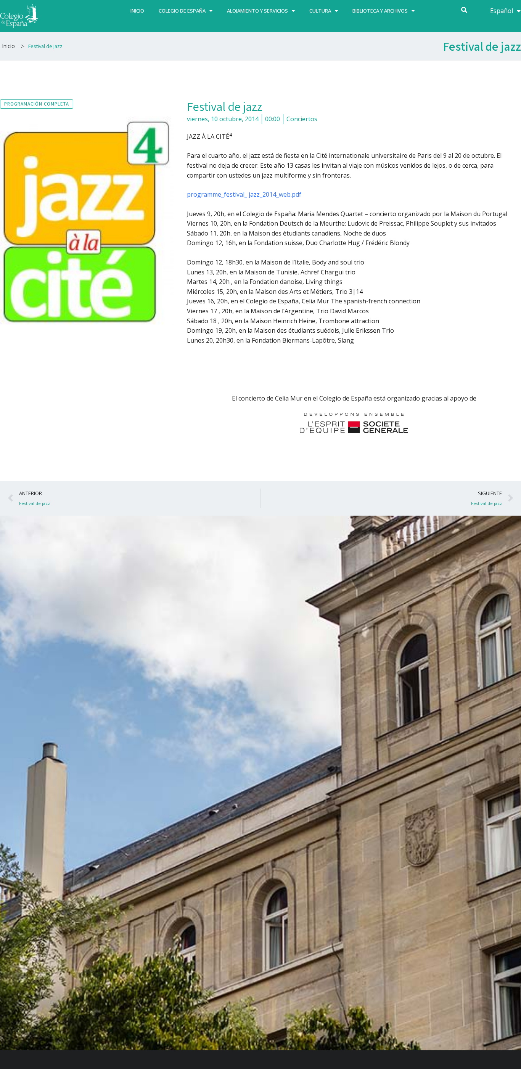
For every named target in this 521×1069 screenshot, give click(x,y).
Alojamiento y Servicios (257, 10)
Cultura (320, 10)
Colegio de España (182, 10)
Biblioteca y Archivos (380, 10)
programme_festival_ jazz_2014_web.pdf (244, 194)
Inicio (137, 10)
